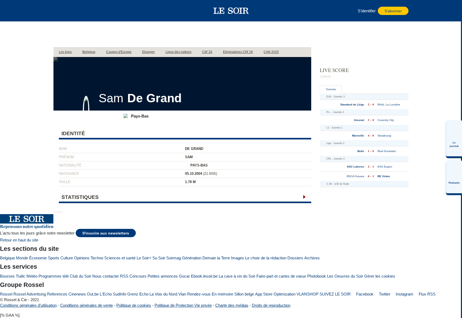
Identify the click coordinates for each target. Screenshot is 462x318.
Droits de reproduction (271, 305)
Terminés (331, 89)
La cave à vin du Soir (237, 276)
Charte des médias (231, 305)
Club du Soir (80, 276)
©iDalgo (58, 211)
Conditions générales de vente (86, 305)
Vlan (182, 294)
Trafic (20, 276)
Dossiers (295, 258)
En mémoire (222, 294)
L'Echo (106, 294)
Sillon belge (244, 294)
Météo (31, 276)
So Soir (158, 258)
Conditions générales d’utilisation (28, 305)
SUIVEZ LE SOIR (335, 294)
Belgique (7, 258)
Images (237, 258)
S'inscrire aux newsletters (105, 233)
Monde (22, 258)
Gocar (184, 276)
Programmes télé (53, 276)
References (57, 294)
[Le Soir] (231, 10)
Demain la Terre (216, 258)
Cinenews (77, 294)
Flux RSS (427, 294)
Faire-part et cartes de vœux (281, 276)
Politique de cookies (133, 305)
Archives (312, 258)
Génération (191, 258)
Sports (53, 258)
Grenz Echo (137, 294)
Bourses (7, 276)
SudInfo (119, 294)
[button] (60, 10)
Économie (38, 258)
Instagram (404, 294)
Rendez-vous (199, 294)
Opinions (82, 258)
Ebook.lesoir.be (204, 276)
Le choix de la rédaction (265, 258)
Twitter (384, 294)
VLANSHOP (307, 294)
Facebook (364, 294)
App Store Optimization (275, 294)
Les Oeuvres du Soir (345, 276)
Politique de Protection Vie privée (183, 305)
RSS (124, 276)
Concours (138, 276)
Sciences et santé (120, 258)
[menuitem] (454, 138)
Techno (97, 258)
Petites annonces (163, 276)
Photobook (316, 276)
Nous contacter (105, 276)
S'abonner (393, 11)
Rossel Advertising (29, 294)
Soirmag (173, 258)
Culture (66, 258)
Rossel (6, 294)
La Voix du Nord (163, 294)
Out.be (93, 294)
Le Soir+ (144, 258)
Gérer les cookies (379, 276)
